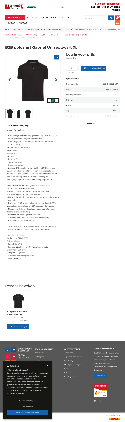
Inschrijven (100, 375)
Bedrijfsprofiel (40, 357)
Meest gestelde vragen (72, 365)
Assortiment (68, 353)
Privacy (67, 369)
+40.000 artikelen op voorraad (56, 29)
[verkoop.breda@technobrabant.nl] (14, 356)
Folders (64, 18)
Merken (11, 23)
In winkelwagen (20, 326)
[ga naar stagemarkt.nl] (100, 392)
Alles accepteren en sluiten (27, 413)
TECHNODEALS (48, 18)
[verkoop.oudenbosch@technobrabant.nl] (14, 350)
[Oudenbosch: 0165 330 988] (8, 350)
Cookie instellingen (27, 401)
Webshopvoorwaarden (72, 377)
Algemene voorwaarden (73, 357)
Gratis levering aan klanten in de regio (23, 29)
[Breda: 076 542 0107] (8, 356)
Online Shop (13, 18)
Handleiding (68, 361)
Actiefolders (39, 353)
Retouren (67, 373)
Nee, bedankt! (27, 407)
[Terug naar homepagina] (14, 7)
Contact (32, 18)
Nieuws (23, 23)
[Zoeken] (111, 17)
